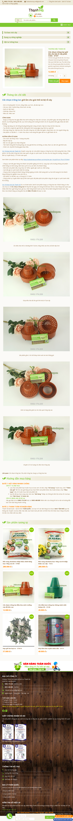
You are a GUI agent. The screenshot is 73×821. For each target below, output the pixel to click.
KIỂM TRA (64, 816)
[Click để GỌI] (9, 816)
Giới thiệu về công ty (11, 779)
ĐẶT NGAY (50, 817)
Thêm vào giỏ (54, 81)
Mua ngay (64, 81)
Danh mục (67, 25)
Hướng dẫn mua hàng (11, 773)
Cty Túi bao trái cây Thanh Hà (11, 151)
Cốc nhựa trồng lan (11, 100)
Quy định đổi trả (10, 776)
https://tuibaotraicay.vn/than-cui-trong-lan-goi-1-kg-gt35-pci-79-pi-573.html (46, 159)
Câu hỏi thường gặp (11, 770)
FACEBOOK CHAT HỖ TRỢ (63, 819)
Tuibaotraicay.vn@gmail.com (35, 1)
